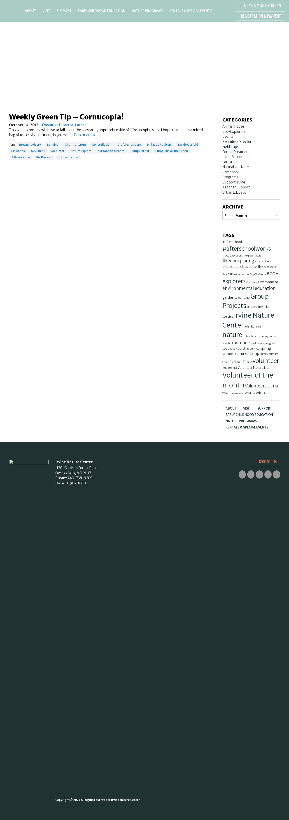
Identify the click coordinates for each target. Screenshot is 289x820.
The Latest (144, 36)
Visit (46, 11)
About (30, 11)
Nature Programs (147, 11)
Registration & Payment (261, 16)
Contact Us (268, 461)
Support (64, 11)
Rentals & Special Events (190, 11)
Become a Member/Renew (260, 5)
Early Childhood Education (101, 11)
